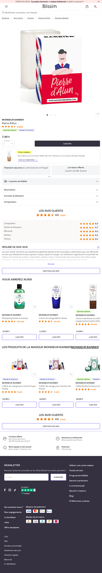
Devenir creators (77, 491)
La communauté (77, 486)
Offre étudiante (11, 528)
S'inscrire (58, 477)
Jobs (6, 523)
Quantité (7, 141)
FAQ (5, 541)
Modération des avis (12, 550)
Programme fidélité (78, 476)
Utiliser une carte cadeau (81, 466)
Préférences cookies (79, 501)
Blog (71, 496)
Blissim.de (8, 559)
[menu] (6, 6)
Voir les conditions (26, 160)
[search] (3, 13)
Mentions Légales (11, 555)
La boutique (10, 517)
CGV (6, 536)
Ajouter (67, 144)
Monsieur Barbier (13, 120)
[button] (51, 1)
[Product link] (19, 303)
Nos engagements (13, 512)
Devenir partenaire (78, 481)
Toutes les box (76, 471)
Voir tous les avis (51, 271)
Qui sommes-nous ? (13, 507)
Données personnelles (13, 546)
